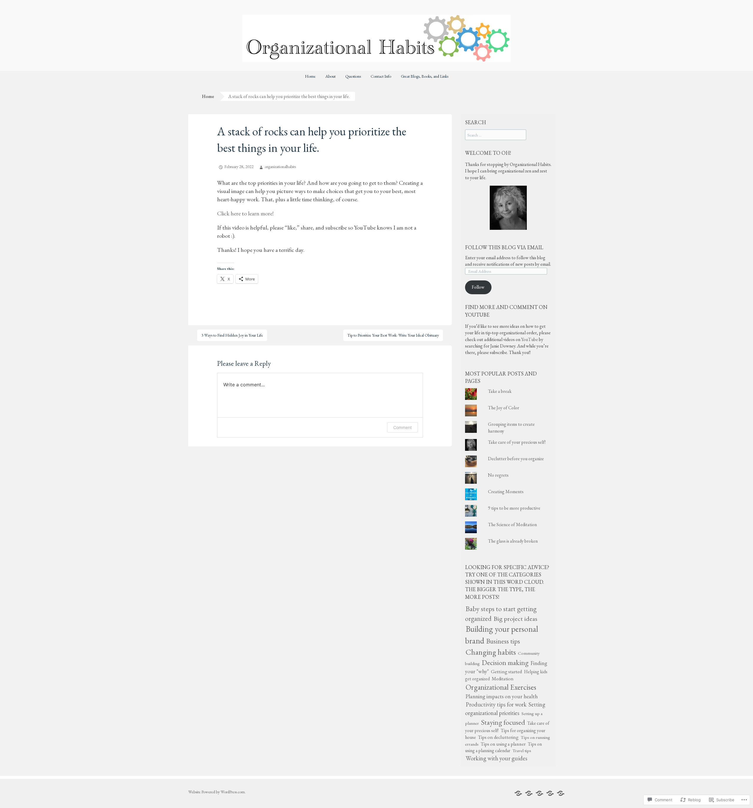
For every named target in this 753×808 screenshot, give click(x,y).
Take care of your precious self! (517, 442)
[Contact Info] (550, 793)
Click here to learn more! (245, 213)
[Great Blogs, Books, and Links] (561, 793)
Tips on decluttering (498, 737)
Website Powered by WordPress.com (216, 791)
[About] (529, 793)
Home (310, 76)
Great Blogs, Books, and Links (424, 76)
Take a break (500, 391)
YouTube (529, 339)
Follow (478, 287)
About (330, 76)
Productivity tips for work (496, 704)
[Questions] (539, 793)
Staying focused (503, 722)
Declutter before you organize (516, 458)
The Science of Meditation (512, 524)
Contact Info (381, 76)
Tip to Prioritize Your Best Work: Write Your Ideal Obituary (393, 335)
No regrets (498, 475)
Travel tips (521, 751)
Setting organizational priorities (505, 709)
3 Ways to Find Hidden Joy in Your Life (232, 335)
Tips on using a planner (503, 744)
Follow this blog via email (504, 247)
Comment (402, 427)
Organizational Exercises (501, 687)
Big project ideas (515, 618)
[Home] (518, 793)
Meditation (503, 678)
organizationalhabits (280, 166)
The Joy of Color (503, 408)
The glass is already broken (513, 541)
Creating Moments (506, 491)
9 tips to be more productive (514, 508)
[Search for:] (495, 135)
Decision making (505, 662)
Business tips (503, 641)
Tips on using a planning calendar (503, 747)
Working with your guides (496, 758)
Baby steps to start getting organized (501, 613)
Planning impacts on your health (502, 696)
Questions (353, 76)
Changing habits (491, 652)
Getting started (506, 671)
